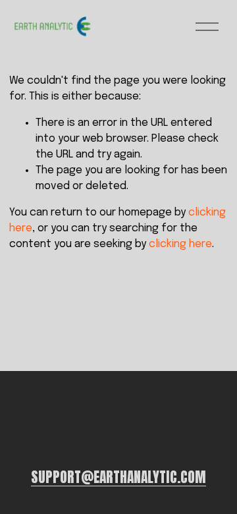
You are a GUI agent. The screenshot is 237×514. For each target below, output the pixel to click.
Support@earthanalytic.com (118, 477)
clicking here (180, 244)
